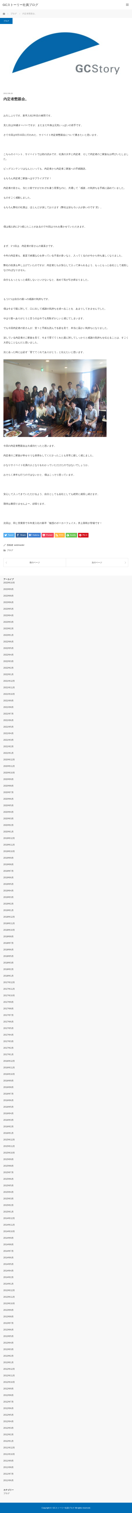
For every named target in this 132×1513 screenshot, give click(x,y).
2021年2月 (8, 746)
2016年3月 (8, 1120)
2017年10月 (9, 995)
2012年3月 (8, 1428)
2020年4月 (8, 812)
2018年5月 (8, 956)
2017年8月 (8, 1008)
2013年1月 (8, 1362)
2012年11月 (9, 1375)
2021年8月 (8, 707)
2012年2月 (8, 1434)
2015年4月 (8, 1192)
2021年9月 (8, 700)
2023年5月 (8, 609)
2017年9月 (8, 1002)
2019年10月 (9, 851)
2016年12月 (9, 1061)
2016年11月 (9, 1067)
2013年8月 (8, 1316)
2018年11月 (9, 923)
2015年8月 (8, 1166)
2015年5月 (8, 1185)
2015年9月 (8, 1159)
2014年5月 (8, 1264)
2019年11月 (9, 845)
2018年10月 (9, 930)
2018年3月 (8, 963)
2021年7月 (8, 714)
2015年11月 (9, 1146)
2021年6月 (8, 720)
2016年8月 (8, 1087)
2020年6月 (8, 799)
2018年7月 (8, 943)
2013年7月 (8, 1323)
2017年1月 (8, 1054)
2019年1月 (8, 910)
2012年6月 (8, 1408)
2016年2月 (8, 1126)
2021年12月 (9, 681)
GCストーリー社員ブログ (20, 4)
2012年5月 (8, 1415)
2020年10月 (9, 773)
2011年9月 (8, 1461)
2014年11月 (9, 1225)
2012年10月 (9, 1382)
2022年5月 (8, 648)
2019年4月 (8, 890)
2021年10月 (9, 694)
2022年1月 (8, 674)
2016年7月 (8, 1094)
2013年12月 (9, 1290)
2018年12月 (9, 917)
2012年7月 (8, 1402)
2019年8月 (8, 864)
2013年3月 (8, 1349)
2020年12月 (9, 759)
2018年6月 (8, 949)
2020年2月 (8, 825)
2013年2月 (8, 1356)
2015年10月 (9, 1153)
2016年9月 (8, 1080)
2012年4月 (8, 1421)
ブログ (6, 21)
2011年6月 (8, 1480)
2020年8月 (8, 786)
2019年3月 (8, 897)
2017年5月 (8, 1028)
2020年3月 (8, 818)
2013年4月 (8, 1343)
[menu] (127, 4)
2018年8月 (8, 936)
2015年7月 (8, 1172)
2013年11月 (9, 1297)
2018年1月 (8, 976)
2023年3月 (8, 622)
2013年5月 (8, 1336)
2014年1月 (8, 1284)
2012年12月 (9, 1369)
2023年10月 (9, 582)
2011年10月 (9, 1454)
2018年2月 (8, 969)
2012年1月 (8, 1441)
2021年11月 (9, 687)
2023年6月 (8, 602)
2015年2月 (8, 1205)
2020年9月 (8, 779)
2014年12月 (9, 1218)
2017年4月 (8, 1035)
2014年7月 (8, 1251)
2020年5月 (8, 805)
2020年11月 (9, 766)
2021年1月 (8, 753)
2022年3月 (8, 661)
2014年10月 (9, 1231)
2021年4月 (8, 733)
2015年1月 (8, 1212)
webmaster (19, 545)
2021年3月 (8, 740)
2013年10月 (9, 1303)
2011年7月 (8, 1474)
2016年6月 (8, 1100)
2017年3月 (8, 1041)
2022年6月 (8, 641)
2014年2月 (8, 1277)
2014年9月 (8, 1238)
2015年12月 (9, 1139)
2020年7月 (8, 792)
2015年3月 (8, 1198)
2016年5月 (8, 1107)
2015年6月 (8, 1179)
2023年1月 (8, 635)
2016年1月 (8, 1133)
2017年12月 (9, 982)
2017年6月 (8, 1022)
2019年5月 (8, 884)
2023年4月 (8, 615)
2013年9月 (8, 1310)
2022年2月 (8, 668)
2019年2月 (8, 904)
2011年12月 (9, 1447)
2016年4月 (8, 1113)
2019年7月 (8, 871)
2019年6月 (8, 877)
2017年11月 (9, 989)
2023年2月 (8, 628)
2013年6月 (8, 1329)
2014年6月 (8, 1257)
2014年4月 (8, 1271)
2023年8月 (8, 596)
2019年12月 (9, 838)
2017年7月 (8, 1015)
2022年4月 (8, 655)
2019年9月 (8, 858)
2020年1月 (8, 831)
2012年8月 (8, 1395)
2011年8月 (8, 1467)
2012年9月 (8, 1388)
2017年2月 (8, 1048)
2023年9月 (8, 589)
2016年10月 (9, 1074)
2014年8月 (8, 1244)
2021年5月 (8, 727)
